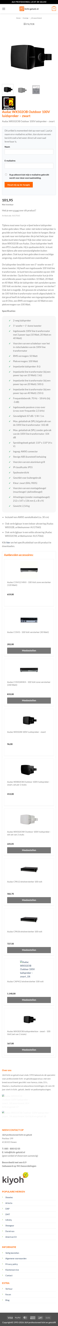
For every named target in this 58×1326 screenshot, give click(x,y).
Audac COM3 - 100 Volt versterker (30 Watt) (28, 632)
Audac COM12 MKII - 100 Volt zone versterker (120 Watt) (29, 583)
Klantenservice (12, 1270)
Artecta (8, 1203)
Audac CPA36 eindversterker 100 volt (24, 931)
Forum (8, 1294)
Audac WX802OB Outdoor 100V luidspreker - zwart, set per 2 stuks (28, 783)
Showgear (9, 1225)
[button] (4, 8)
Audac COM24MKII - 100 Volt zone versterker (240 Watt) (28, 683)
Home (18, 18)
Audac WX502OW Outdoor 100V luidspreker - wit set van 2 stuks (29, 833)
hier (8, 542)
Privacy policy (11, 1264)
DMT (7, 1214)
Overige (25, 18)
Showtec (9, 1197)
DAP (7, 1208)
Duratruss (9, 1231)
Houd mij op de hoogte (18, 184)
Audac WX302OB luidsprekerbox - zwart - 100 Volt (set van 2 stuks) (28, 1032)
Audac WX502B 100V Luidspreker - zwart (26, 732)
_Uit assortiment (36, 18)
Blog (7, 1300)
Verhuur (9, 1289)
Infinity (8, 1220)
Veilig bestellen (12, 1253)
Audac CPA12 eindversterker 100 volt (24, 881)
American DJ (11, 1237)
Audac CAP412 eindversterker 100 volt (25, 981)
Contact (9, 1275)
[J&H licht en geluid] (29, 8)
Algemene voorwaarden (15, 1258)
